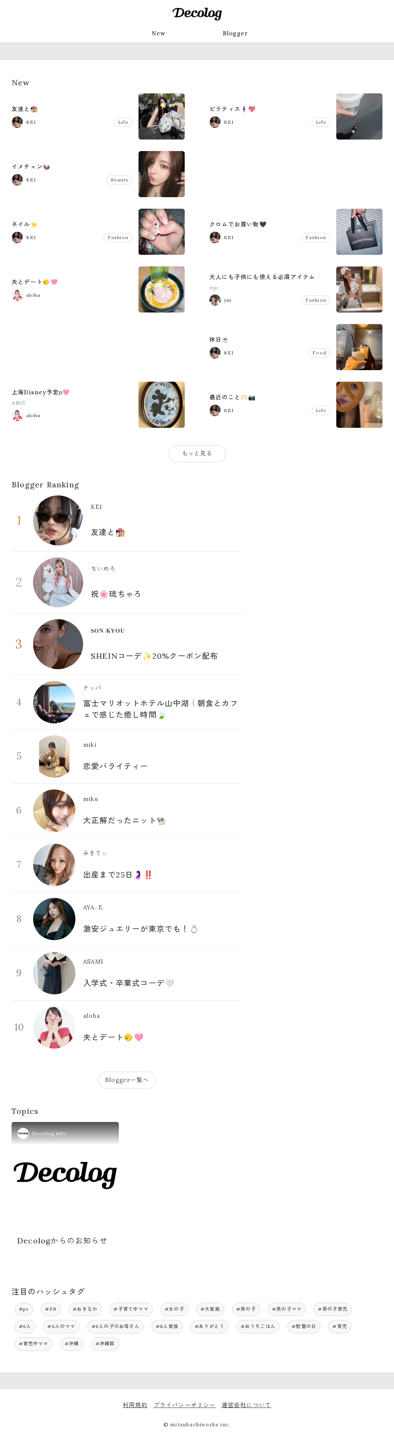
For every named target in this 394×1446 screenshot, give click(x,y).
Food (319, 353)
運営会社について (247, 1405)
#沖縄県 (105, 1343)
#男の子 (246, 1309)
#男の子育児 (332, 1309)
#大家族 (210, 1309)
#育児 (339, 1326)
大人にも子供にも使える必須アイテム (262, 277)
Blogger (235, 33)
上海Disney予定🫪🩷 (41, 392)
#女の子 (174, 1309)
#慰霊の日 (304, 1326)
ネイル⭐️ (25, 224)
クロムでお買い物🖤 (238, 224)
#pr (214, 288)
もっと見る (197, 453)
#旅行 (19, 403)
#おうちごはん (258, 1326)
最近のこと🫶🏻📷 (232, 397)
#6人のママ (61, 1326)
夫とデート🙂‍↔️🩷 (35, 282)
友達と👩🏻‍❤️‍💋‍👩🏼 (25, 109)
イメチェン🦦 (31, 166)
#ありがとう (209, 1326)
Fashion (118, 237)
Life (123, 122)
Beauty (120, 180)
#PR (51, 1309)
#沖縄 (72, 1343)
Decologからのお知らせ (62, 1240)
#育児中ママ (33, 1343)
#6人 (25, 1326)
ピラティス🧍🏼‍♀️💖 (232, 109)
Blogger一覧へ (127, 1080)
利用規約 (135, 1405)
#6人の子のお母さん (116, 1326)
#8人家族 (167, 1326)
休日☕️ (219, 339)
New (159, 33)
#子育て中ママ (131, 1309)
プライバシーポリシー (185, 1405)
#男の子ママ (287, 1309)
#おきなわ (85, 1309)
